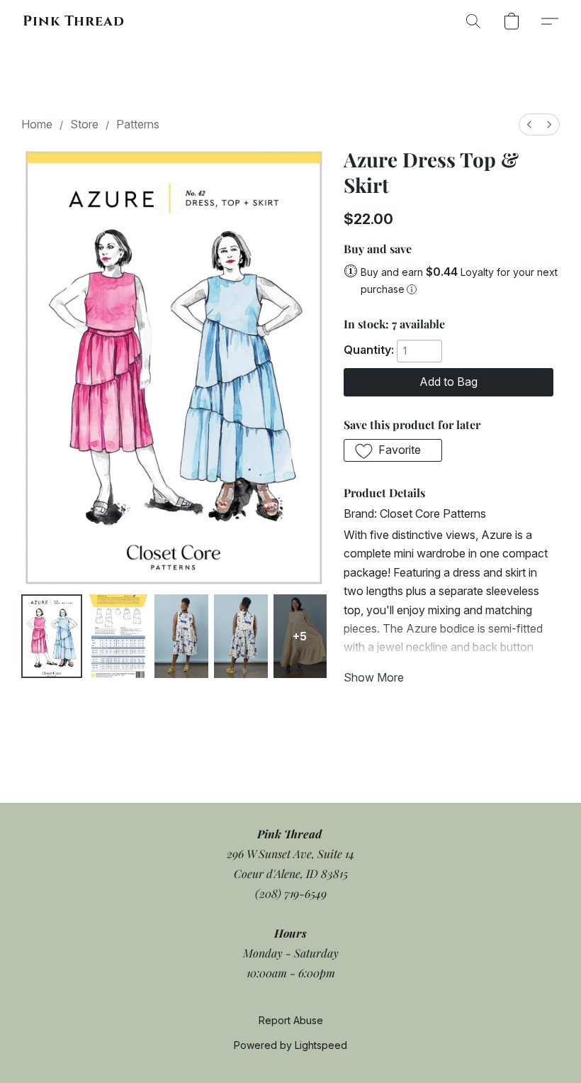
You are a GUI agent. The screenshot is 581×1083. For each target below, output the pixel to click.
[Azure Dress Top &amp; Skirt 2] (181, 635)
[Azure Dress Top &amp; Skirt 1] (118, 635)
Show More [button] (374, 677)
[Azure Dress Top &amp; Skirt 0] (51, 635)
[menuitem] (529, 124)
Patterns (137, 124)
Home (36, 124)
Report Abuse (291, 1020)
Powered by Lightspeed (290, 1045)
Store (84, 124)
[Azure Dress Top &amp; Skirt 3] (241, 635)
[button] (74, 21)
